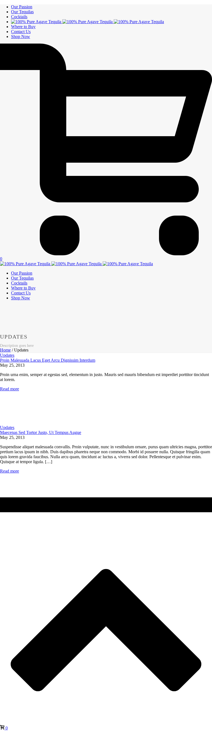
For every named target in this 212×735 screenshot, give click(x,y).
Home (5, 350)
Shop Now (20, 36)
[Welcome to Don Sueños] (87, 21)
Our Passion (21, 6)
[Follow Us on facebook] (4, 509)
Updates (7, 355)
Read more (9, 389)
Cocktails (19, 16)
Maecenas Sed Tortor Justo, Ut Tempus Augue (40, 432)
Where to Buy (23, 26)
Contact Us (21, 31)
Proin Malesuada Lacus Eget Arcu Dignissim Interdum (47, 360)
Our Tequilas (22, 11)
